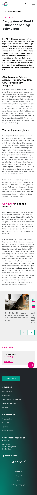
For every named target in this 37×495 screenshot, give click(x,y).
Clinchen (19, 212)
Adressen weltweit (9, 403)
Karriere (5, 407)
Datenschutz (18, 476)
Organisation (7, 419)
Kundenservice (7, 392)
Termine (5, 427)
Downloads (6, 395)
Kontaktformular (8, 431)
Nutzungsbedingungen (18, 485)
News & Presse (7, 423)
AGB (18, 480)
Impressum (18, 471)
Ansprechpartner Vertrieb (11, 399)
